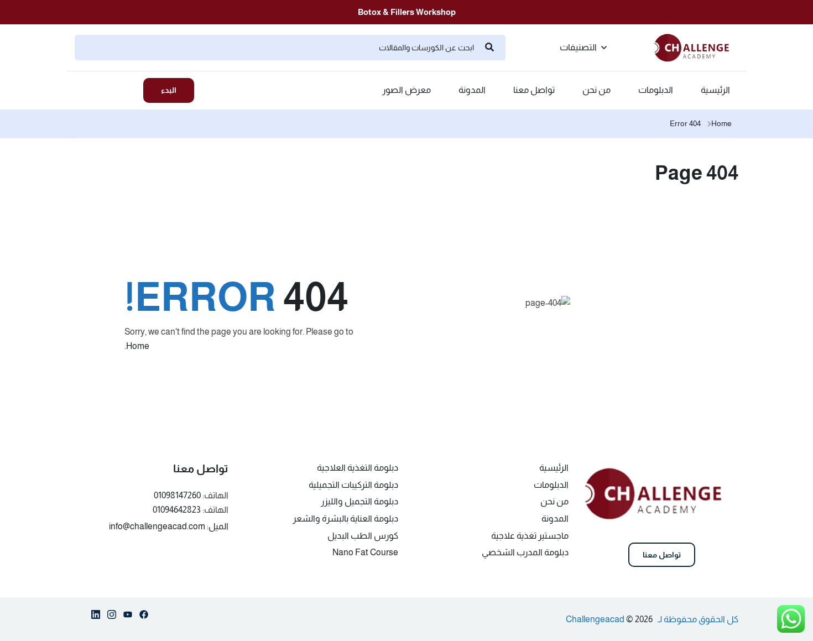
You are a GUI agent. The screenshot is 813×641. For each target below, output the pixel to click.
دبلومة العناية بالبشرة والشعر (345, 518)
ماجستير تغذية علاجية (530, 535)
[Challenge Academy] (696, 46)
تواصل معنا (534, 90)
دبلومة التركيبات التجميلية (353, 484)
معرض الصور (406, 90)
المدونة (472, 90)
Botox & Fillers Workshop (407, 12)
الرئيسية (715, 90)
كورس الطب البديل (362, 535)
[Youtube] (127, 616)
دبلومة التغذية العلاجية (357, 467)
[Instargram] (111, 616)
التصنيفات (578, 47)
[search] (489, 47)
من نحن (596, 90)
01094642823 (177, 509)
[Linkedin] (95, 616)
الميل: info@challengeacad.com (168, 526)
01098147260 (177, 495)
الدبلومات (655, 90)
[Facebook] (143, 616)
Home (721, 123)
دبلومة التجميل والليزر (359, 501)
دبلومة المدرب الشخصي (525, 552)
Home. (136, 346)
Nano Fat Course (365, 552)
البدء (168, 90)
